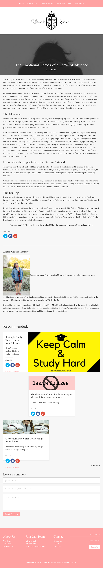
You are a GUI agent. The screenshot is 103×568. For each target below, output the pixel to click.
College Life (32, 3)
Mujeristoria (79, 3)
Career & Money (47, 3)
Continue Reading (12, 371)
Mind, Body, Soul (64, 3)
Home (21, 3)
